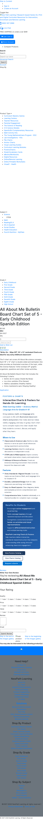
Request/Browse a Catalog (21, 667)
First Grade (8, 285)
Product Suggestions (21, 692)
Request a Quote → (12, 563)
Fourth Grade (9, 292)
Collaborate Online (21, 697)
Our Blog (21, 699)
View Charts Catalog (12, 558)
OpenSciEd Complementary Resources (18, 130)
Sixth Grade (8, 297)
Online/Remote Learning (13, 159)
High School (8, 304)
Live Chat (7, 28)
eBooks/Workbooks (11, 154)
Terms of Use (30, 807)
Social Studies (9, 227)
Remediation (21, 709)
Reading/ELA (9, 222)
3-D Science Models (11, 128)
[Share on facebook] (1, 347)
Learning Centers (10, 118)
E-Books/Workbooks (21, 736)
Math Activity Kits (11, 133)
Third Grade (8, 290)
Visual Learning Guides (12, 145)
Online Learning (21, 746)
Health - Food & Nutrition (21, 798)
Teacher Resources (11, 121)
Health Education (10, 230)
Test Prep (21, 712)
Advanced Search (6, 59)
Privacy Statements (15, 807)
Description (4, 350)
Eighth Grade (9, 302)
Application (4, 390)
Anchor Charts (9, 142)
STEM (8, 217)
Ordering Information (21, 675)
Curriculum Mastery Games (14, 116)
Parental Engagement (12, 123)
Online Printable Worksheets (14, 162)
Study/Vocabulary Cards (13, 152)
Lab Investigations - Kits (13, 138)
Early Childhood (10, 282)
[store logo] (21, 17)
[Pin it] (5, 347)
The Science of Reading (13, 126)
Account (3, 65)
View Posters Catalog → (14, 553)
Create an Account (11, 8)
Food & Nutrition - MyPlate (14, 232)
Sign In (6, 6)
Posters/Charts (9, 150)
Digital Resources (10, 157)
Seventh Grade (9, 299)
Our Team (21, 685)
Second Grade (9, 287)
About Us (21, 682)
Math (6, 220)
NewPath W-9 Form (21, 672)
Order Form (21, 670)
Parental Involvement (22, 717)
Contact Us (21, 665)
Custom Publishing (21, 694)
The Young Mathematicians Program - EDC (20, 135)
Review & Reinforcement (21, 707)
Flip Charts (8, 140)
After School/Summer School (21, 714)
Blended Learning (21, 719)
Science (7, 214)
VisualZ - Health (10, 164)
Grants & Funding (21, 690)
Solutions (21, 703)
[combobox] (13, 56)
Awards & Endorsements (21, 687)
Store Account (8, 42)
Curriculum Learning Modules (15, 147)
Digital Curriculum (21, 744)
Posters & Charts (21, 739)
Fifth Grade (8, 294)
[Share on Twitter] (3, 347)
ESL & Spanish (9, 225)
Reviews (3, 570)
